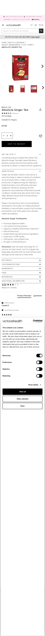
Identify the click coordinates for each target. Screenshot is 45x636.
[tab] (24, 296)
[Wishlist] (32, 25)
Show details (33, 385)
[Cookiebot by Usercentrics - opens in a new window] (32, 321)
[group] (22, 285)
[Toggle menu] (3, 25)
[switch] (39, 362)
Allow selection (22, 399)
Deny (22, 406)
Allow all (22, 392)
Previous (4, 66)
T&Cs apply (35, 37)
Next (42, 66)
